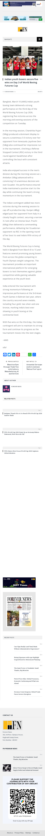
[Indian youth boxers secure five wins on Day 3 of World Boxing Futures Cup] (22, 61)
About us (10, 833)
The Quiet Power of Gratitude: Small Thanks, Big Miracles (26, 669)
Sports (40, 91)
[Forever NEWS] (22, 29)
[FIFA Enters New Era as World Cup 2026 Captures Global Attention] (22, 446)
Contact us (36, 833)
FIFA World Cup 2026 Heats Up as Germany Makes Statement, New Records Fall (21, 433)
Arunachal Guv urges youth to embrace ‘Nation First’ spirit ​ (34, 367)
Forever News (9, 91)
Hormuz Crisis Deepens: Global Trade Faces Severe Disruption (27, 693)
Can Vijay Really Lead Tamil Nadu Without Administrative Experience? (26, 648)
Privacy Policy (19, 833)
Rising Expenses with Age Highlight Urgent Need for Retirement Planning (27, 658)
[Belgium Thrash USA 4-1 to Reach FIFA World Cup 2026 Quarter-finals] (22, 409)
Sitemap (28, 833)
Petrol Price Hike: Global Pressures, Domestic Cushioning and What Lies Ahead (26, 681)
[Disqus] (22, 487)
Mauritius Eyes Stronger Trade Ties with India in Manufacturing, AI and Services (11, 369)
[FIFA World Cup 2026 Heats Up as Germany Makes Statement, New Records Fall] (22, 427)
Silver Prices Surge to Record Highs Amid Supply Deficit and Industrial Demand (27, 769)
